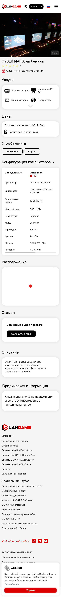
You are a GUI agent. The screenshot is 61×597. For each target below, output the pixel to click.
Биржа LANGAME (11, 509)
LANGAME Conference (13, 504)
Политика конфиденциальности (18, 557)
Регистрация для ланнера (15, 440)
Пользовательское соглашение (18, 562)
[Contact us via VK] (34, 541)
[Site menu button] (56, 6)
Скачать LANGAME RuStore (16, 464)
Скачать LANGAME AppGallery (18, 459)
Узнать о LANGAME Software (17, 500)
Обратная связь (10, 445)
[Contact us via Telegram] (40, 541)
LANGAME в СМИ (11, 518)
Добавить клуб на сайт (13, 490)
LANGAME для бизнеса (14, 495)
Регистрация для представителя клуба (22, 486)
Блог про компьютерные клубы (18, 514)
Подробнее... (11, 583)
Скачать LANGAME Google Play (18, 454)
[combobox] (36, 6)
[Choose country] (26, 6)
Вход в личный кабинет (14, 473)
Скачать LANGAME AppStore (17, 450)
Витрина (6, 469)
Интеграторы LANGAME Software (19, 523)
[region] (30, 211)
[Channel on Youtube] (46, 541)
